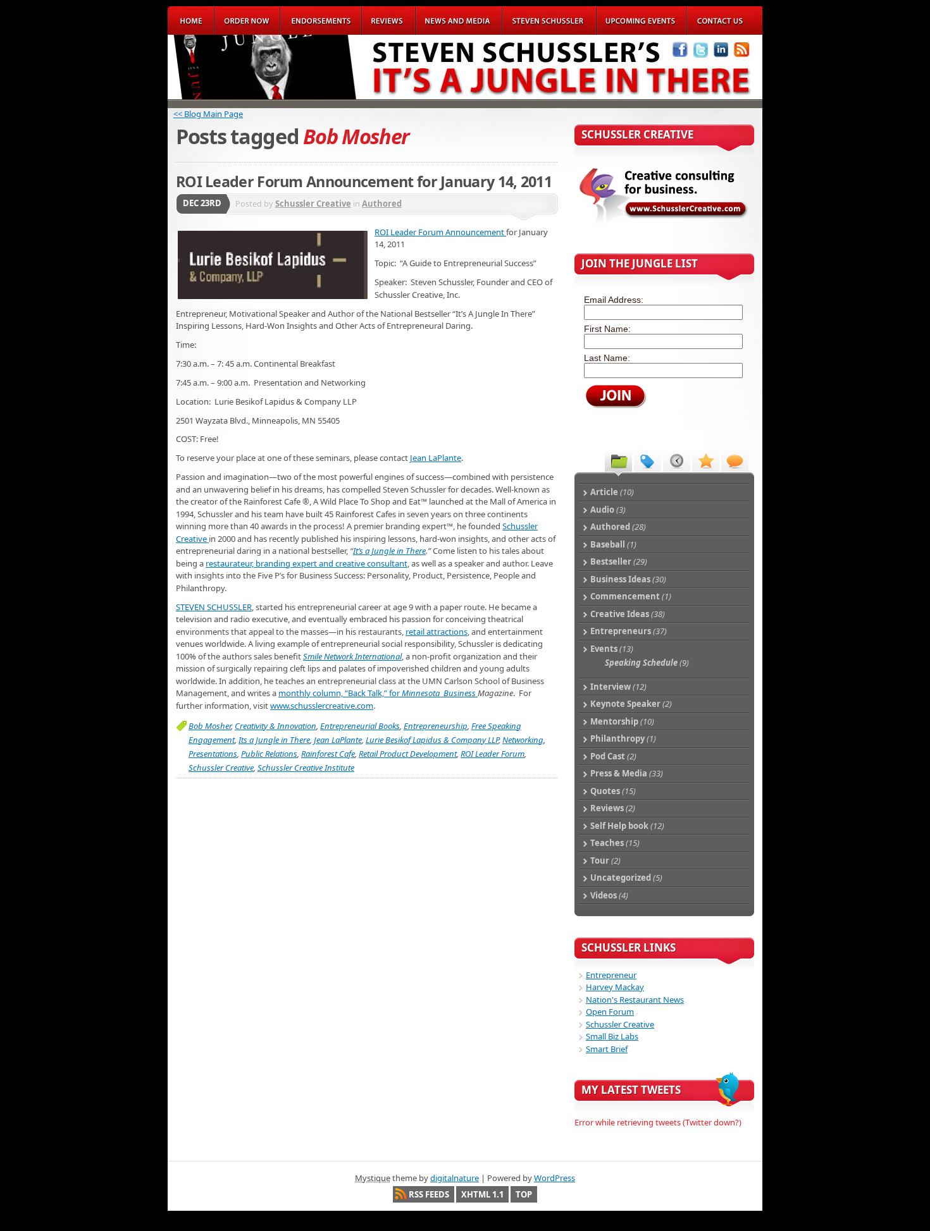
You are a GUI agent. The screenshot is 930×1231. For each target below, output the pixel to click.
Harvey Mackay (615, 987)
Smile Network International (352, 656)
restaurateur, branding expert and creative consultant (306, 563)
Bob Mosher (210, 726)
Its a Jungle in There (274, 739)
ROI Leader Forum (492, 753)
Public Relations (269, 753)
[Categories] (618, 460)
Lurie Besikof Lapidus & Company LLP (432, 739)
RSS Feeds (429, 1194)
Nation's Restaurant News (635, 999)
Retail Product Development (408, 753)
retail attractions (437, 631)
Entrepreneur (611, 975)
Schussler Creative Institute (305, 767)
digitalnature (454, 1178)
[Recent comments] (734, 460)
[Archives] (676, 460)
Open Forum (610, 1011)
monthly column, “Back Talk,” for (340, 693)
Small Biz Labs (612, 1036)
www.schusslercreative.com (321, 705)
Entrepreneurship (436, 726)
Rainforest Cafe (328, 753)
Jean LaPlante (435, 457)
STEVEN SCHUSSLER (214, 607)
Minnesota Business (440, 693)
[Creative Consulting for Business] (663, 225)
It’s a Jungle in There (389, 550)
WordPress (554, 1178)
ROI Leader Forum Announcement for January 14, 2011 (364, 181)
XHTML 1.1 (482, 1194)
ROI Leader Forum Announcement (440, 232)
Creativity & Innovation (275, 726)
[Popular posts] (705, 460)
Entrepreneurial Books (360, 726)
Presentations (213, 753)
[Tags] (647, 460)
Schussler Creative (313, 203)
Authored (382, 203)
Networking (522, 739)
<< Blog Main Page (208, 113)
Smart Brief (607, 1049)
